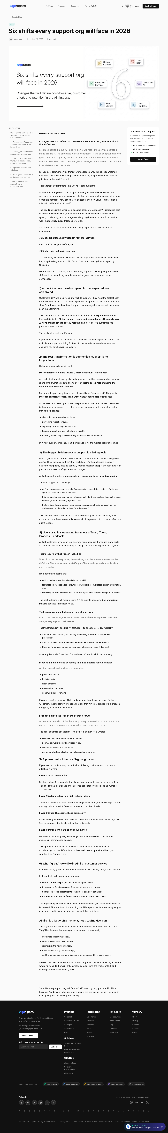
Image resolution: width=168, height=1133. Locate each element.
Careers (135, 1025)
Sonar (89, 1032)
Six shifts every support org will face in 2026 (61, 988)
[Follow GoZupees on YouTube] (47, 1102)
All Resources (115, 1017)
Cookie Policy (91, 1121)
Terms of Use (77, 1121)
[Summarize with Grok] (147, 1102)
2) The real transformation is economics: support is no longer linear (21, 144)
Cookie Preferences (122, 1121)
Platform (49, 6)
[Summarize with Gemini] (142, 1102)
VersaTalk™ (68, 1017)
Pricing (135, 1021)
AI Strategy (68, 1073)
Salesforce (91, 1017)
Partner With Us (91, 6)
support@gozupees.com (32, 1029)
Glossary (113, 1029)
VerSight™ (68, 1025)
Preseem (90, 1036)
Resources (75, 6)
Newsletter (114, 1032)
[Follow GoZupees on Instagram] (40, 1102)
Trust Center (144, 1121)
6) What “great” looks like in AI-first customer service (21, 175)
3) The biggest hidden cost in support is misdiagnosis (21, 152)
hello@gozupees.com (31, 1025)
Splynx (89, 1029)
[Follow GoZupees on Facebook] (27, 1102)
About (134, 1017)
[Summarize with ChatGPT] (131, 1102)
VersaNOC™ (69, 1029)
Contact (135, 1029)
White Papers (115, 1021)
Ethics (134, 1032)
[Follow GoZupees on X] (34, 1102)
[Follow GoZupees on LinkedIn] (21, 1102)
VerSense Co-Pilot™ (72, 1021)
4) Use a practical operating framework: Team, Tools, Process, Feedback (21, 160)
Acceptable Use (105, 1121)
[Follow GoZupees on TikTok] (53, 1102)
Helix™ (66, 1032)
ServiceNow (92, 1025)
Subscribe (55, 1047)
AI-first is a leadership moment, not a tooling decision (19, 183)
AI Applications (70, 1063)
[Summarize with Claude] (136, 1102)
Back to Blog (17, 17)
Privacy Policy (64, 1121)
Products (61, 6)
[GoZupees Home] (38, 1012)
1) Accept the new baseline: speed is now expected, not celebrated (21, 135)
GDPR (134, 1121)
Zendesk (90, 1021)
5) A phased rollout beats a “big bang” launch (21, 169)
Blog (111, 1025)
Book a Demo (150, 6)
